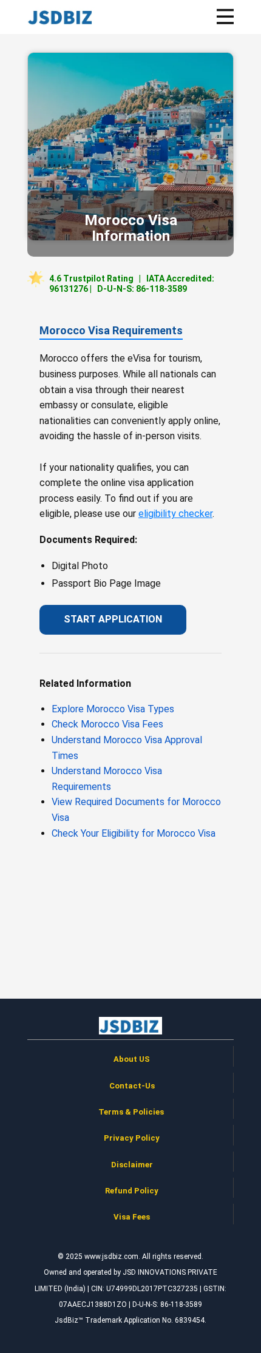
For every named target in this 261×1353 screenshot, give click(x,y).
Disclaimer (132, 1164)
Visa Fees (132, 1216)
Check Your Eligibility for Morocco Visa (133, 833)
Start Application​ (113, 619)
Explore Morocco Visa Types (113, 709)
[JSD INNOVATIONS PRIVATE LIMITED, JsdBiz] (61, 16)
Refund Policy (131, 1190)
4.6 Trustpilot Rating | (131, 284)
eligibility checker (175, 513)
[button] (225, 16)
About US (132, 1059)
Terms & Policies (132, 1111)
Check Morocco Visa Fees (107, 724)
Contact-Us (132, 1085)
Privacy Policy (132, 1137)
